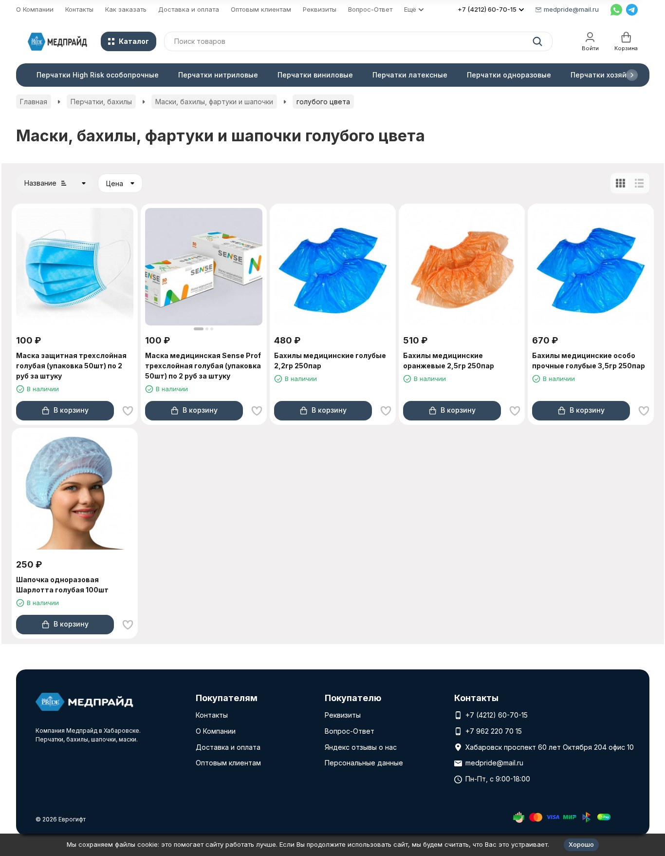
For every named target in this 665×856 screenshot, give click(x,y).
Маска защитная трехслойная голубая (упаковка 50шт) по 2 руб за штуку (71, 365)
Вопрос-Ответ (370, 9)
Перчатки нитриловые (218, 75)
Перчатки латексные (409, 75)
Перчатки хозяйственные (616, 75)
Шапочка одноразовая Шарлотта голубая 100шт (62, 584)
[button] (632, 75)
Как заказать (126, 9)
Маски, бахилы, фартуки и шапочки (214, 101)
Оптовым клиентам (261, 9)
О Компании (35, 9)
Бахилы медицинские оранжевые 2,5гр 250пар (448, 360)
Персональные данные (364, 763)
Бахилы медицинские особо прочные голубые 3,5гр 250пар (588, 360)
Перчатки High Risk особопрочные (98, 75)
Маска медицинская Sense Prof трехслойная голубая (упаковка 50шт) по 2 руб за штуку (203, 365)
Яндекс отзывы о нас (361, 747)
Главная (33, 101)
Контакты (79, 9)
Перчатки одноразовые (509, 75)
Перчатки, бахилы (101, 101)
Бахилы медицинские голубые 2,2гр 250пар (330, 360)
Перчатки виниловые (315, 75)
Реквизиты (319, 9)
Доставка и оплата (188, 9)
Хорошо (581, 844)
